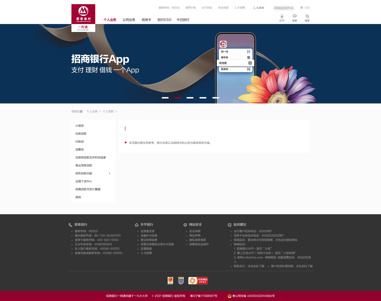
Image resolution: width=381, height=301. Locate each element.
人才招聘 (239, 7)
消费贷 (79, 149)
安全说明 (194, 231)
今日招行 (183, 20)
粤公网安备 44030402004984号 (253, 295)
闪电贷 (79, 141)
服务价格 (191, 7)
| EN (307, 7)
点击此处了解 (256, 266)
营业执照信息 (149, 240)
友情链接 (146, 248)
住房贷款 (81, 133)
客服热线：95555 (169, 7)
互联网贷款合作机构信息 (90, 157)
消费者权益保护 (199, 244)
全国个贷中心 (83, 181)
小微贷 (79, 125)
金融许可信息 (149, 235)
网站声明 (194, 235)
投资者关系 (148, 231)
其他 (78, 197)
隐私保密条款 (197, 240)
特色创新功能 (83, 173)
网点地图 (223, 7)
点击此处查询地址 (286, 240)
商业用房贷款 (83, 165)
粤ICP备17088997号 (208, 296)
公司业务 (129, 20)
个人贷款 (110, 111)
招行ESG (164, 20)
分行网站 (207, 7)
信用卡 (146, 20)
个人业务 (110, 20)
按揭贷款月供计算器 (87, 189)
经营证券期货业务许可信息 (157, 244)
